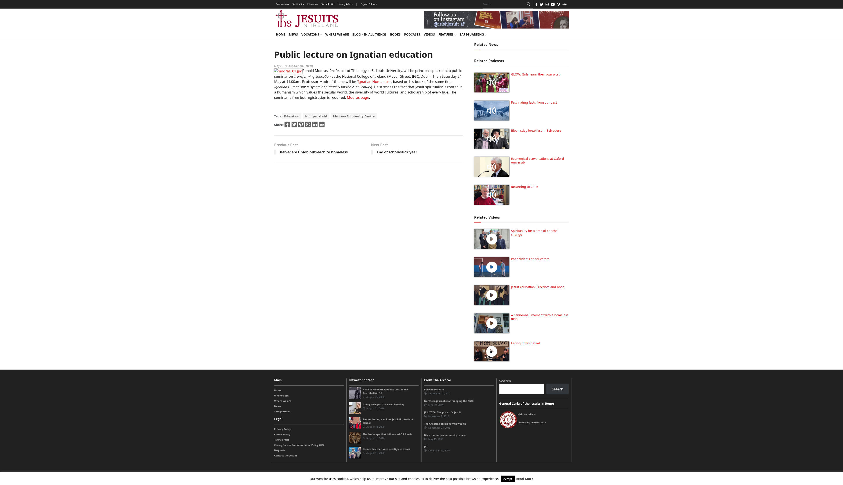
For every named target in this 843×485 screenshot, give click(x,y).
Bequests (279, 450)
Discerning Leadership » (531, 422)
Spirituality (298, 4)
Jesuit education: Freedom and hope (537, 287)
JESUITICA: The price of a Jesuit (442, 412)
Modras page (358, 97)
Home (280, 34)
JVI (425, 446)
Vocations (310, 34)
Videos (429, 34)
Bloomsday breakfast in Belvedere (536, 130)
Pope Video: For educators (530, 259)
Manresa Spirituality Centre (354, 116)
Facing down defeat (525, 343)
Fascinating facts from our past (534, 102)
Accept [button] (507, 479)
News (293, 34)
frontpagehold (316, 116)
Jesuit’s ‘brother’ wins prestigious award (387, 449)
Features (446, 34)
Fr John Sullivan (369, 4)
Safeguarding (472, 34)
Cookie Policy (282, 434)
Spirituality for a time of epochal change (534, 233)
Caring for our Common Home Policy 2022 (299, 445)
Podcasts (412, 34)
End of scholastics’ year (397, 152)
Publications (282, 4)
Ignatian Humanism (374, 81)
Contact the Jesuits (285, 455)
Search (505, 381)
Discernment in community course (445, 435)
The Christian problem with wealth (445, 423)
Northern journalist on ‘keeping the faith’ (449, 400)
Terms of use (281, 439)
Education (312, 4)
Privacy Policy (282, 429)
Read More (524, 478)
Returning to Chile (524, 187)
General (299, 66)
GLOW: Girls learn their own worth (536, 74)
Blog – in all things (369, 34)
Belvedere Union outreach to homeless (314, 152)
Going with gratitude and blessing (383, 404)
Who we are (281, 395)
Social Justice (328, 4)
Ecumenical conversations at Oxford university (537, 160)
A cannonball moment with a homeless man (539, 317)
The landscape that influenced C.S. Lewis (387, 434)
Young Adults (346, 4)
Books (395, 34)
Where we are (337, 34)
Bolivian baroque (434, 389)
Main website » (526, 414)
